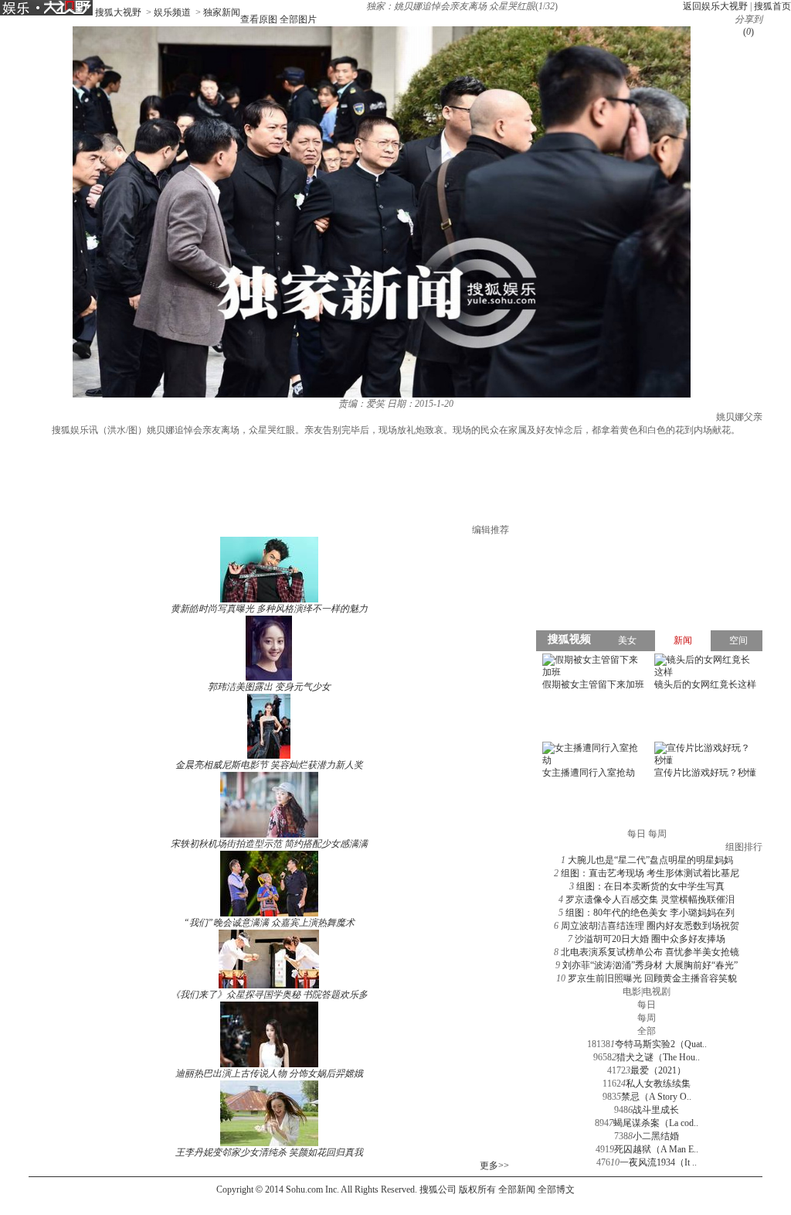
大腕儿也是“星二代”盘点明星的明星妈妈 (650, 860)
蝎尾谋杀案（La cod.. (655, 1123)
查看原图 (258, 19)
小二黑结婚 (656, 1136)
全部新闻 (516, 1189)
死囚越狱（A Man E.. (656, 1149)
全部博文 (556, 1189)
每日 (646, 1004)
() (748, 31)
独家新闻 (221, 12)
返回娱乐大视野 (715, 6)
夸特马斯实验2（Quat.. (661, 1044)
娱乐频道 (172, 12)
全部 (646, 1031)
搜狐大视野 (118, 12)
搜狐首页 (772, 6)
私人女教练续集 (658, 1083)
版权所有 (477, 1189)
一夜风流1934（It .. (658, 1162)
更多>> (494, 1165)
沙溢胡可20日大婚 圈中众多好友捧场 (650, 938)
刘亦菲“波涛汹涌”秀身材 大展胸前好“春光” (650, 965)
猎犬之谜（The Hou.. (658, 1057)
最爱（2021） (658, 1070)
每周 (646, 1017)
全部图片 (298, 19)
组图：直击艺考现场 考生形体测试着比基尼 (650, 873)
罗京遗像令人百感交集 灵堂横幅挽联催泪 (650, 899)
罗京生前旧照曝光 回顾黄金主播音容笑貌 (652, 978)
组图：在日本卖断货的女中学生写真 (650, 886)
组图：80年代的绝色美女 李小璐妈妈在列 (650, 912)
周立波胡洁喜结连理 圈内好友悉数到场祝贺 (650, 925)
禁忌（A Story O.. (656, 1096)
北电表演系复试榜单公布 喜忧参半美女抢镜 (650, 952)
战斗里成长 (656, 1109)
